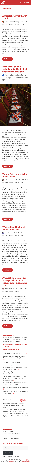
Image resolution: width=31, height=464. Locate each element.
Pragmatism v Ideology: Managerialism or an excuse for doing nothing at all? (14, 281)
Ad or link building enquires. (11, 438)
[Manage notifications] (27, 460)
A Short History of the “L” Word (14, 17)
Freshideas (11, 461)
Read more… (7, 59)
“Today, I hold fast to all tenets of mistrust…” (13, 228)
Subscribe (8, 453)
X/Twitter (22, 461)
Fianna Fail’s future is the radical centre (14, 175)
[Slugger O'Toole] (3, 2)
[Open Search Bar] (20, 2)
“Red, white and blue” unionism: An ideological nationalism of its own (14, 69)
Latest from (7, 400)
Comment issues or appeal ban (18, 436)
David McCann (16, 434)
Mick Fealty (10, 431)
